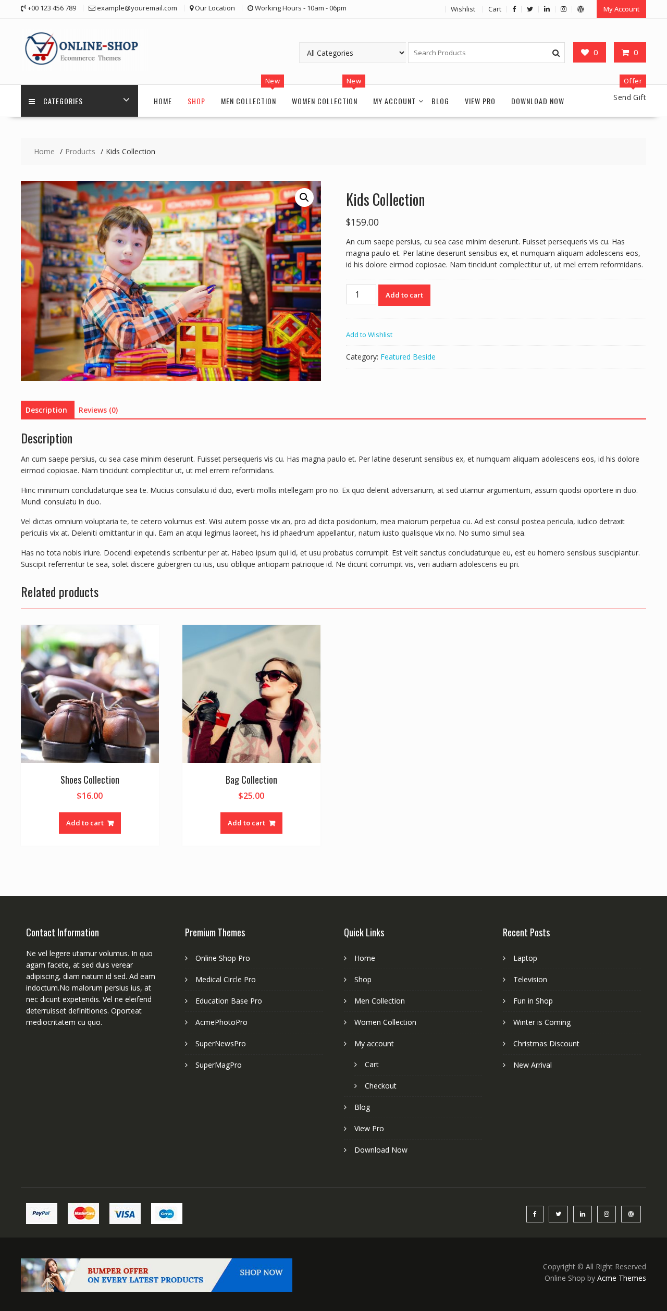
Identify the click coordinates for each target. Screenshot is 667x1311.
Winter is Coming (542, 1022)
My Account (621, 9)
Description (46, 410)
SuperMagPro (218, 1065)
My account (394, 100)
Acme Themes (621, 1278)
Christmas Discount (546, 1043)
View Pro (480, 100)
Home (163, 100)
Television (530, 979)
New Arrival (532, 1065)
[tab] (46, 410)
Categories (63, 100)
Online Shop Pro (222, 958)
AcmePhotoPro (221, 1022)
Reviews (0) (98, 410)
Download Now (537, 100)
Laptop (525, 958)
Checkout (381, 1086)
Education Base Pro (228, 1001)
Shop (196, 100)
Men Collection (248, 100)
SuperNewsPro (220, 1043)
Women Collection (324, 100)
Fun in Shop (533, 1001)
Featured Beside (408, 357)
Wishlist (463, 9)
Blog (440, 100)
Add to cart (404, 295)
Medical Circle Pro (225, 979)
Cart (494, 9)
